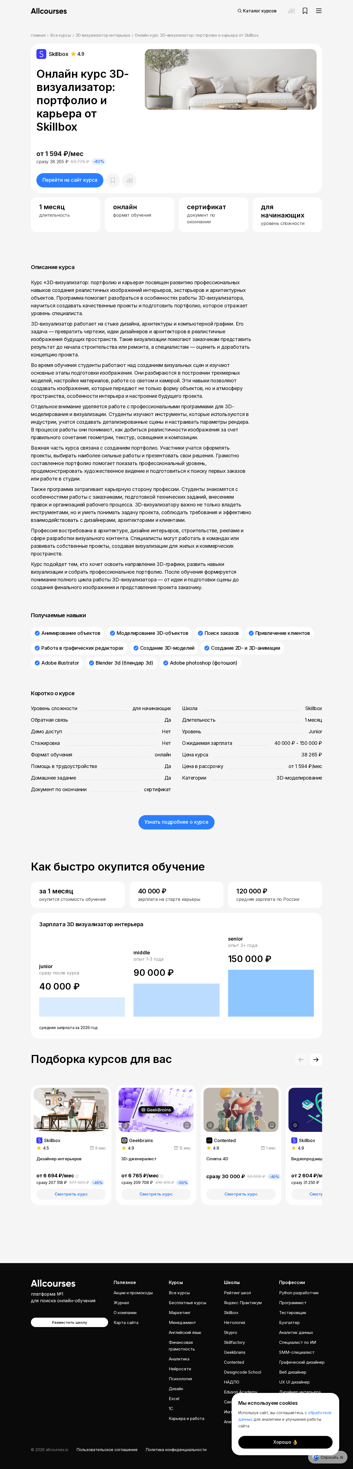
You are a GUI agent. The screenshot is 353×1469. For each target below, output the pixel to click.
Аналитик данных (296, 1332)
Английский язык (185, 1332)
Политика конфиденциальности (176, 1449)
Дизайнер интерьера (300, 1392)
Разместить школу (69, 1322)
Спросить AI (332, 1457)
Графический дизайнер (302, 1362)
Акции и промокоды (133, 1292)
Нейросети (180, 1368)
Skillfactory (234, 1342)
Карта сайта (126, 1322)
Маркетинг (180, 1312)
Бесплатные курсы (187, 1302)
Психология (180, 1378)
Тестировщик (292, 1312)
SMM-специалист (297, 1352)
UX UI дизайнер (294, 1382)
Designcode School (242, 1372)
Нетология (234, 1322)
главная (38, 35)
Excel (174, 1398)
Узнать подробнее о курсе (176, 822)
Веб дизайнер (292, 1372)
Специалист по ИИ (297, 1342)
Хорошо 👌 (285, 1442)
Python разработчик (299, 1292)
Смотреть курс (71, 1194)
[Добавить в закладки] (102, 1125)
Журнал (121, 1302)
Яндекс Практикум (243, 1302)
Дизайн (176, 1388)
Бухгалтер (289, 1322)
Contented (234, 1362)
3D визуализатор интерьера (103, 35)
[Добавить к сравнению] (129, 180)
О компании (125, 1312)
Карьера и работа (186, 1418)
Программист (293, 1302)
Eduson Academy (240, 1392)
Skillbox (231, 1312)
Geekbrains (234, 1352)
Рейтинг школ (237, 1292)
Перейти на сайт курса (69, 180)
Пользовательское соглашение (107, 1449)
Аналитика (179, 1358)
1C (171, 1408)
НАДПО (231, 1382)
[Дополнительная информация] (40, 1125)
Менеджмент (182, 1322)
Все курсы (60, 35)
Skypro (230, 1332)
